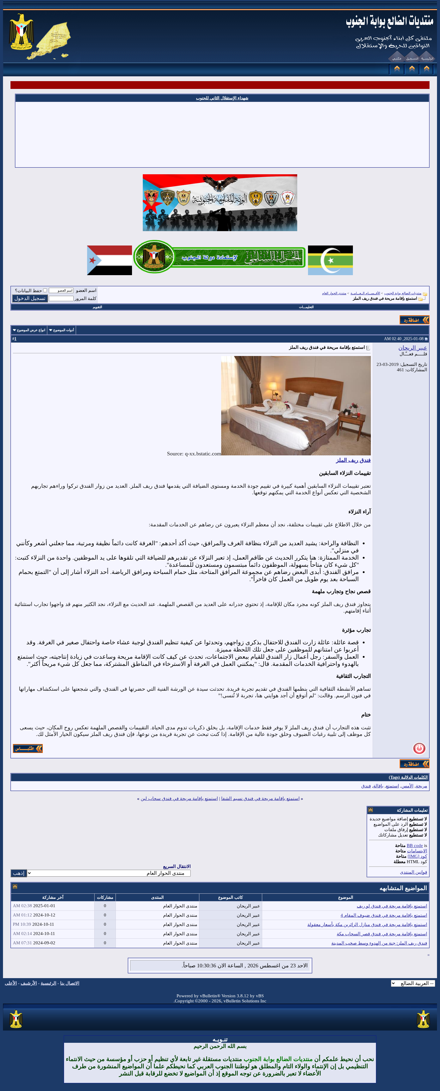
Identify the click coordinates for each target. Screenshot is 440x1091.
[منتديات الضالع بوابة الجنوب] (16, 1028)
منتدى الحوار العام (334, 293)
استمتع (392, 786)
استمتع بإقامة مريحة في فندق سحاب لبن (179, 798)
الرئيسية (48, 983)
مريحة (421, 786)
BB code (415, 845)
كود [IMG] (417, 856)
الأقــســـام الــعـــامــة (365, 293)
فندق (366, 786)
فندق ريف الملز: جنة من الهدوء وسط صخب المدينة (379, 943)
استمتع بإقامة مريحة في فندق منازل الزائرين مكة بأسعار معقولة (367, 924)
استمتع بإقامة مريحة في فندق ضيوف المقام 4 (384, 915)
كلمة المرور (85, 298)
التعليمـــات (306, 307)
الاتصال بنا (69, 983)
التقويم (97, 307)
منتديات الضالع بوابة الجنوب (402, 293)
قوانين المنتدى (413, 872)
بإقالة (378, 786)
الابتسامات (417, 850)
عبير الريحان (412, 348)
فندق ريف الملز (353, 460)
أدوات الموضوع (63, 330)
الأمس (407, 786)
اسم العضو (86, 290)
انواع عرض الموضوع (31, 330)
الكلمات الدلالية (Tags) (408, 777)
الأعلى (11, 983)
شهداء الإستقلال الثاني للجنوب (222, 98)
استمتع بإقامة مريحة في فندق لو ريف (392, 906)
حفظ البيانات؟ (28, 290)
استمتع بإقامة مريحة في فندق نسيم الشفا (260, 798)
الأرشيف (29, 983)
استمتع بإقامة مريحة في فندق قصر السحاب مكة (382, 933)
